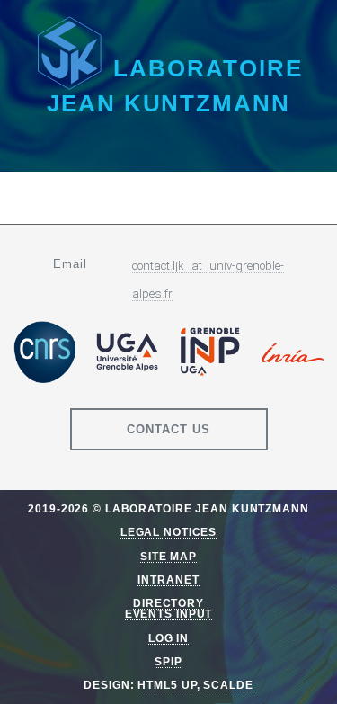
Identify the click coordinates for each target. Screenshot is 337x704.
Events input (169, 613)
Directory (168, 603)
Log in (168, 638)
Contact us (168, 429)
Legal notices (168, 532)
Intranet (168, 579)
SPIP (168, 661)
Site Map (168, 556)
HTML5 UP (166, 685)
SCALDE (228, 685)
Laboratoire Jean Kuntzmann (175, 86)
